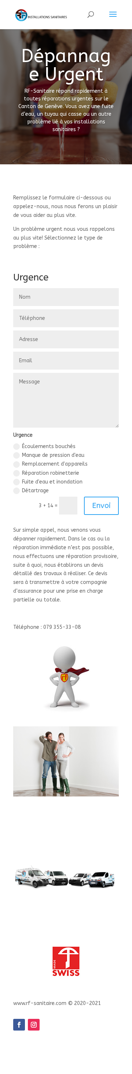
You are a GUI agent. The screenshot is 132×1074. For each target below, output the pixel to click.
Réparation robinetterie (50, 473)
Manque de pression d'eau (53, 455)
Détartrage (35, 491)
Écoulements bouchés (49, 446)
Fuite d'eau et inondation (52, 482)
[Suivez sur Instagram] (34, 1025)
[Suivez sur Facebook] (19, 1025)
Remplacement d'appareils (55, 464)
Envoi (101, 505)
